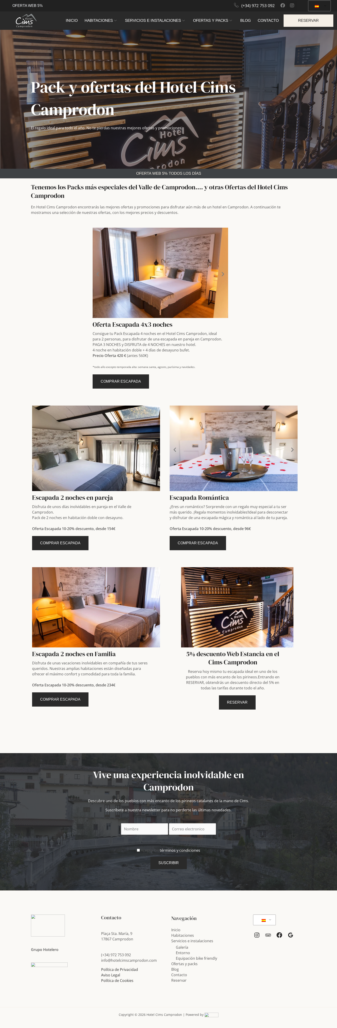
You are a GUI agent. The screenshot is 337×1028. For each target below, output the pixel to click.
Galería (182, 947)
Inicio (72, 20)
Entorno (183, 952)
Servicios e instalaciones (153, 20)
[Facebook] (279, 935)
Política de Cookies (117, 980)
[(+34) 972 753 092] (236, 5)
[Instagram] (257, 935)
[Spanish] (318, 6)
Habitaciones (99, 20)
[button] (98, 274)
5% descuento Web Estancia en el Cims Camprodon (232, 657)
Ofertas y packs (210, 20)
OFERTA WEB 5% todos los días (168, 173)
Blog (245, 20)
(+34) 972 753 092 (258, 5)
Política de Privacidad (119, 969)
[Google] (290, 935)
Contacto (268, 20)
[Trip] (268, 935)
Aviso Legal (110, 975)
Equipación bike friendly (196, 958)
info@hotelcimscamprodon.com (129, 960)
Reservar (179, 980)
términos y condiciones (179, 850)
